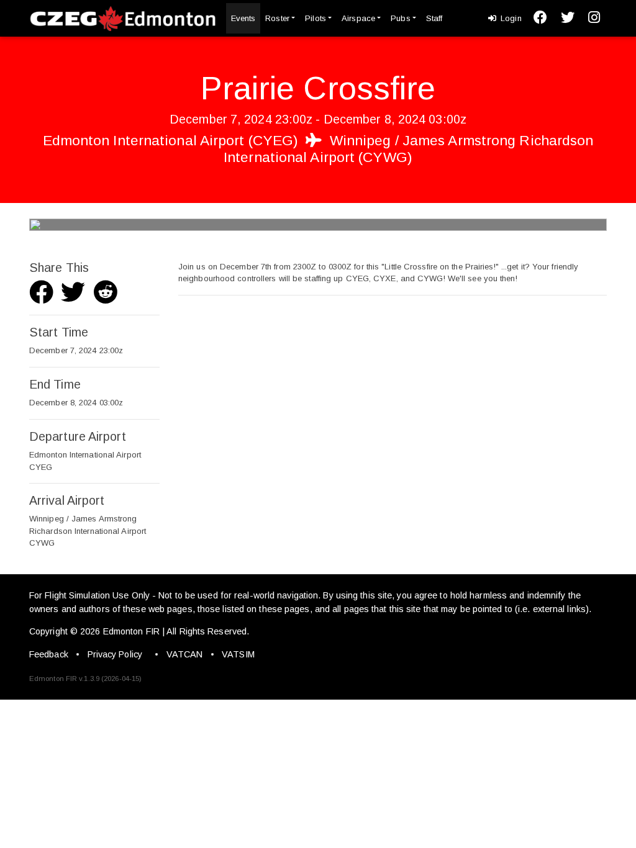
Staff (434, 18)
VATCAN (184, 654)
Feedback (48, 654)
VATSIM (238, 654)
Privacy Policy (115, 654)
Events (243, 18)
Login (510, 18)
